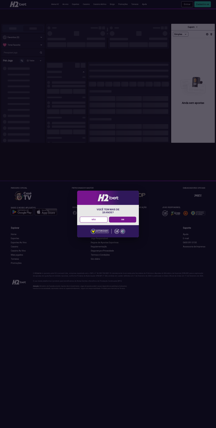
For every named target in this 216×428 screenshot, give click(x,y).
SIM (122, 220)
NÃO (94, 220)
